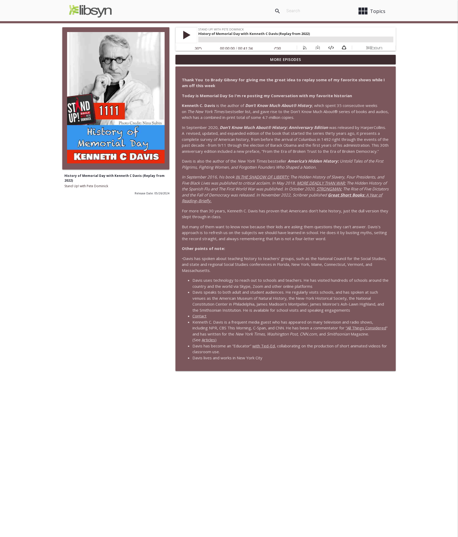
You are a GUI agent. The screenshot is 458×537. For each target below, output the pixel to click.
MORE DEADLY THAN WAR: (321, 183)
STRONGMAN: (329, 188)
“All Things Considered (366, 327)
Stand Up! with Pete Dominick (86, 186)
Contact (199, 316)
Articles (208, 339)
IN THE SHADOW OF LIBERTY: (262, 177)
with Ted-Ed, (264, 345)
